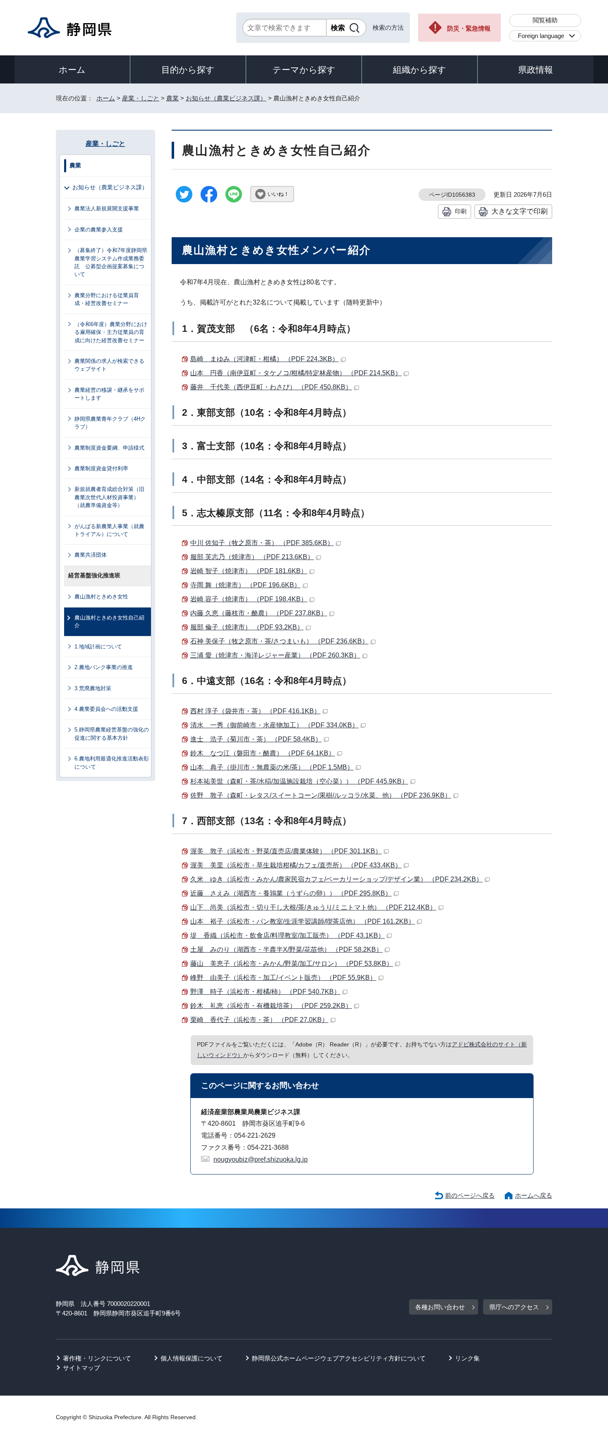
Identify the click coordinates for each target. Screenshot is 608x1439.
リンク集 (467, 1358)
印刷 (461, 211)
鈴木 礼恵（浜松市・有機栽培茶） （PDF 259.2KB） (271, 1005)
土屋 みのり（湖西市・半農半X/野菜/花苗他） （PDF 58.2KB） (286, 949)
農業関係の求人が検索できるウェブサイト (109, 365)
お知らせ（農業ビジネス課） (226, 98)
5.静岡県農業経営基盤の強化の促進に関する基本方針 (111, 734)
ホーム (72, 69)
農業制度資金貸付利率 (101, 468)
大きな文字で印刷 (519, 211)
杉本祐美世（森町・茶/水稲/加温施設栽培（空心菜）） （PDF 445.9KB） (299, 781)
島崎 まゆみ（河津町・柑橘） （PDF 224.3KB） (264, 358)
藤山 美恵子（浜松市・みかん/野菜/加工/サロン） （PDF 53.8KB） (291, 963)
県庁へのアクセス (514, 1306)
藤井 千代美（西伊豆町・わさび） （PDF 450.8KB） (271, 387)
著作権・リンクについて (97, 1358)
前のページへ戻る (470, 1195)
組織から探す (419, 69)
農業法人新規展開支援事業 (106, 208)
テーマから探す (304, 69)
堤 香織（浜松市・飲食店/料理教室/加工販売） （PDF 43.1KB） (287, 935)
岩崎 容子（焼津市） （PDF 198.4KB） (248, 599)
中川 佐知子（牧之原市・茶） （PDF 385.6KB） (262, 542)
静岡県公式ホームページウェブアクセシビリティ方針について (339, 1358)
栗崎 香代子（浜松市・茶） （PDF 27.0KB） (259, 1019)
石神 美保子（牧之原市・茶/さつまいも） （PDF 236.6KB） (279, 641)
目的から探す (188, 69)
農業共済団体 (90, 555)
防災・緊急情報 (469, 28)
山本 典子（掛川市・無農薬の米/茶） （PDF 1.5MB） (272, 767)
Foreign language (541, 35)
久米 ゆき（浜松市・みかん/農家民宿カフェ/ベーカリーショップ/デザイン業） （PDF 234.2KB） (336, 879)
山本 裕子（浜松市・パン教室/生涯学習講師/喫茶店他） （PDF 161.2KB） (302, 921)
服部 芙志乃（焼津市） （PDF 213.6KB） (252, 556)
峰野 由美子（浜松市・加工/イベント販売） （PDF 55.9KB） (283, 977)
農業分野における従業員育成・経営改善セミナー (106, 299)
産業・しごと (140, 98)
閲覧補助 (545, 20)
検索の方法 (388, 27)
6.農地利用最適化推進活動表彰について (111, 762)
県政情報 (535, 69)
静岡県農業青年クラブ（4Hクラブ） (110, 423)
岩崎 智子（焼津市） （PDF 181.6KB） (248, 570)
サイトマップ (81, 1367)
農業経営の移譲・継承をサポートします (109, 394)
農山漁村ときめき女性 (101, 596)
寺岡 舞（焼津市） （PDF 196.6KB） (245, 584)
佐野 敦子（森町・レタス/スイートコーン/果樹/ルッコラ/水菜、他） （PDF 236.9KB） (320, 795)
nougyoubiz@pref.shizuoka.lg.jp (260, 1159)
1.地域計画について (98, 646)
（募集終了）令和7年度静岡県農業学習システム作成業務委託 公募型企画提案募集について (110, 262)
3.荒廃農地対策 (92, 688)
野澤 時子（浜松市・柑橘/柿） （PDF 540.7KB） (265, 991)
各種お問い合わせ (440, 1306)
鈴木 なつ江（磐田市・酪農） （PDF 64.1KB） (262, 753)
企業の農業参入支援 (98, 229)
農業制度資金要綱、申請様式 (109, 448)
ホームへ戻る (533, 1195)
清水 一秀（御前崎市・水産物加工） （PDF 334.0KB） (274, 725)
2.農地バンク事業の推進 (103, 667)
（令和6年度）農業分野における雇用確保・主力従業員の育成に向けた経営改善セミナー (110, 332)
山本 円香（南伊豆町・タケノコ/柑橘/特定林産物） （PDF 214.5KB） (296, 372)
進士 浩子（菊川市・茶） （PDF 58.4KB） (256, 739)
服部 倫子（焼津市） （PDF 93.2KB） (247, 627)
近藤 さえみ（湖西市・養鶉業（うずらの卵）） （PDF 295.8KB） (291, 893)
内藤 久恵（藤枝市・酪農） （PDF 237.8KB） (258, 613)
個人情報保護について (191, 1358)
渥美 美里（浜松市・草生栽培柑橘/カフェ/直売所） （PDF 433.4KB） (296, 865)
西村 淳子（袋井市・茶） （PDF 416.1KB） (255, 711)
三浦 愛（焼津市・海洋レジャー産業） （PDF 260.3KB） (275, 655)
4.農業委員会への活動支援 (106, 709)
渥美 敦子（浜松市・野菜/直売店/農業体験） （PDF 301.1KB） (286, 851)
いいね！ (278, 194)
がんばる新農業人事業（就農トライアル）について (109, 530)
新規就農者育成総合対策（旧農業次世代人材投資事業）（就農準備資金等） (109, 497)
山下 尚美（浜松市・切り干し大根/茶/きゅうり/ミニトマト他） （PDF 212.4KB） (313, 907)
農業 (172, 98)
